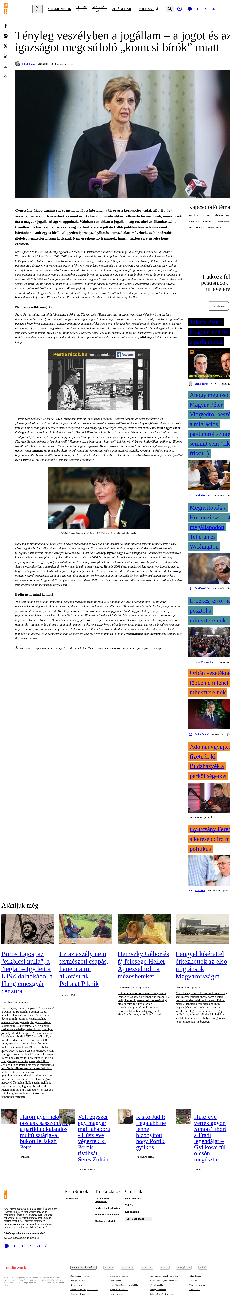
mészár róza (214, 227)
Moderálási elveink (105, 1221)
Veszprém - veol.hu (197, 1285)
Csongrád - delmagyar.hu (80, 1294)
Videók (129, 1205)
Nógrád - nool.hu (156, 1285)
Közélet (109, 1267)
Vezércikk (43, 64)
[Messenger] (5, 36)
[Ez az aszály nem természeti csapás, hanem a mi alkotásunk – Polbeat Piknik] (85, 929)
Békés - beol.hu (76, 1285)
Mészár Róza (108, 446)
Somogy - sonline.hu (158, 1289)
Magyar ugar (99, 9)
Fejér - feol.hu (115, 1280)
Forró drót (81, 9)
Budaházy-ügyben (105, 553)
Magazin (147, 1267)
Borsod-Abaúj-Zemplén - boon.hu (84, 1289)
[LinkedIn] (5, 56)
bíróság (207, 221)
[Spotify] (38, 1246)
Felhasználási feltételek (107, 1214)
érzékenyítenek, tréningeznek (142, 633)
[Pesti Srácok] (15, 9)
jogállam (194, 221)
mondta (166, 615)
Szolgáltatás (184, 1267)
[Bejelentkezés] (179, 9)
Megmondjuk (59, 9)
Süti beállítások (135, 1218)
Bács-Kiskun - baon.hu (79, 1276)
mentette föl (39, 450)
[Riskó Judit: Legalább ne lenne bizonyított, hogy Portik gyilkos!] (125, 1116)
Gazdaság (127, 1267)
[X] (205, 9)
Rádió (203, 1267)
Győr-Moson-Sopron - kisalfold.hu (124, 1285)
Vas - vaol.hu (194, 1280)
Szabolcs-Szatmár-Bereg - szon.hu (163, 1294)
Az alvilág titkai (87, 1169)
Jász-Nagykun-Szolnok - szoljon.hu (164, 1276)
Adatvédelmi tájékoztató (102, 1200)
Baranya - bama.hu (77, 1280)
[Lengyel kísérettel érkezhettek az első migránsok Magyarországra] (202, 929)
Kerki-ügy (21, 459)
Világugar (121, 9)
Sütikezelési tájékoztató (108, 1208)
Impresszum (71, 1198)
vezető (206, 215)
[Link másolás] (5, 76)
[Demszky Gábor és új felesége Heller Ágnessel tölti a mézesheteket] (144, 929)
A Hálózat (7, 1002)
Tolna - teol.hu (195, 1276)
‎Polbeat (64, 995)
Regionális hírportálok (83, 1267)
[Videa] (189, 9)
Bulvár (164, 1267)
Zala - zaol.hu (194, 1289)
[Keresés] (170, 9)
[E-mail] (5, 66)
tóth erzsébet (196, 227)
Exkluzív (25, 1157)
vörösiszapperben (136, 553)
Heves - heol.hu (116, 1294)
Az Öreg (215, 384)
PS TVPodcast (133, 1198)
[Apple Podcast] (46, 1246)
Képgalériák (132, 1211)
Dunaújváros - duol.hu (119, 1276)
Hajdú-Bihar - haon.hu (119, 1289)
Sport (198, 1169)
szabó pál (194, 215)
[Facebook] (197, 9)
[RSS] (213, 9)
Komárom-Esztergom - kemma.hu (163, 1280)
